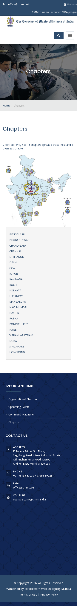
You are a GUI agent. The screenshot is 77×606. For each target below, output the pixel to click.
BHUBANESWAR (19, 240)
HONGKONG (17, 352)
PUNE (12, 329)
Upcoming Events (19, 407)
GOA (12, 268)
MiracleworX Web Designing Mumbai (47, 588)
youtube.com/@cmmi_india (29, 499)
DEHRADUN (16, 257)
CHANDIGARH (18, 245)
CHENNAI (15, 251)
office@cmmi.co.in (19, 4)
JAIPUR (13, 273)
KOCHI (13, 285)
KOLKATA (15, 290)
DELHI (13, 262)
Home (6, 105)
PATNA (13, 318)
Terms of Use (28, 594)
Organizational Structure (23, 399)
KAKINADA (16, 279)
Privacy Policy (49, 594)
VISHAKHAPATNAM (21, 335)
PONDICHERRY (18, 324)
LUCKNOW (16, 296)
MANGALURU (17, 301)
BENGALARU (17, 234)
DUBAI (13, 341)
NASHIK (14, 313)
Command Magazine (21, 414)
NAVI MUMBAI (18, 307)
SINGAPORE (16, 346)
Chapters (13, 422)
